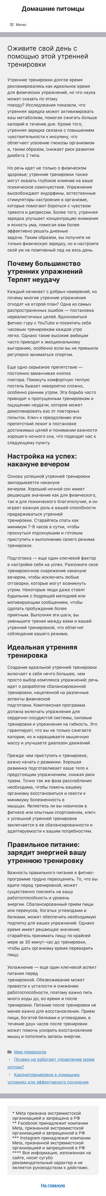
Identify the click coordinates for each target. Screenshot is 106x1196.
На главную (53, 1185)
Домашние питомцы (53, 8)
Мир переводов (30, 1051)
